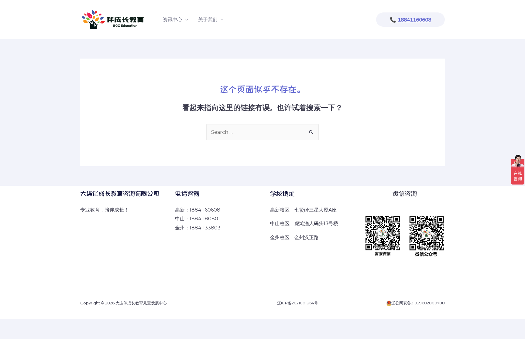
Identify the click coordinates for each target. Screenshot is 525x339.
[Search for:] (262, 132)
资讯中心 (172, 19)
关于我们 (208, 19)
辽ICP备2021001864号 (297, 302)
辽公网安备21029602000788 (418, 302)
